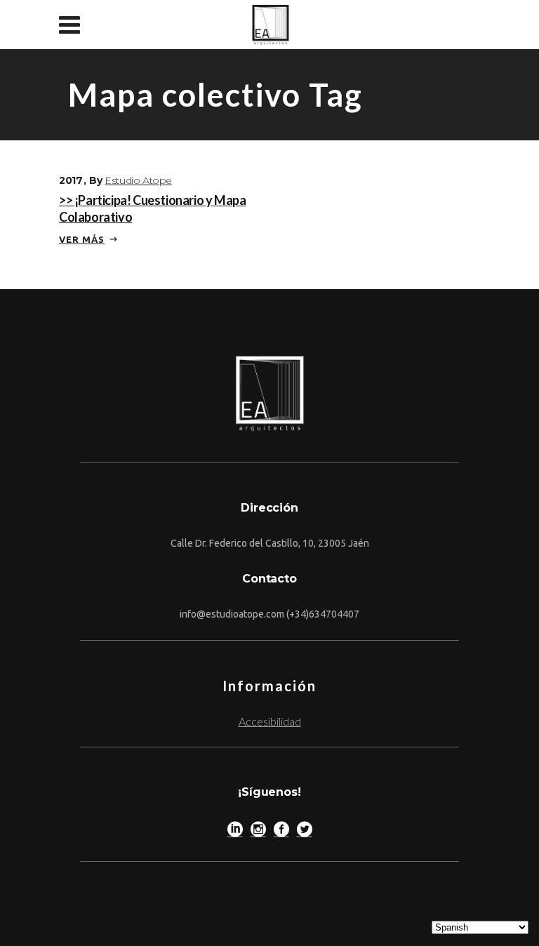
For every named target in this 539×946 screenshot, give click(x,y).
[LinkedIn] (235, 832)
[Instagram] (258, 832)
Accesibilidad (270, 721)
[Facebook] (281, 832)
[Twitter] (304, 832)
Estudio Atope (138, 180)
